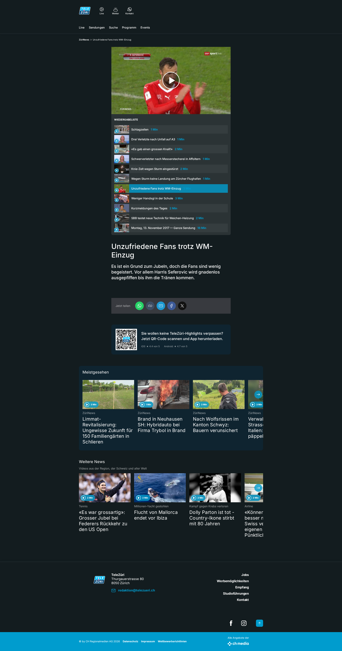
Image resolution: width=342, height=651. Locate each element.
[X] (182, 306)
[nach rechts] (258, 395)
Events (145, 27)
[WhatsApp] (139, 306)
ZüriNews (84, 39)
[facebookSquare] (231, 623)
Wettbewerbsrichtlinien (172, 641)
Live (82, 27)
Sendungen (97, 27)
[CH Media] (238, 643)
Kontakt (243, 600)
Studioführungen (236, 593)
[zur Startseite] (84, 10)
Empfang (242, 587)
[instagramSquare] (243, 623)
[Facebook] (171, 306)
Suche (113, 27)
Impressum (148, 641)
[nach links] (84, 395)
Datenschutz (130, 641)
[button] (150, 306)
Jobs (245, 575)
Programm (129, 27)
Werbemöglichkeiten (233, 581)
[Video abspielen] (171, 80)
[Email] (161, 306)
